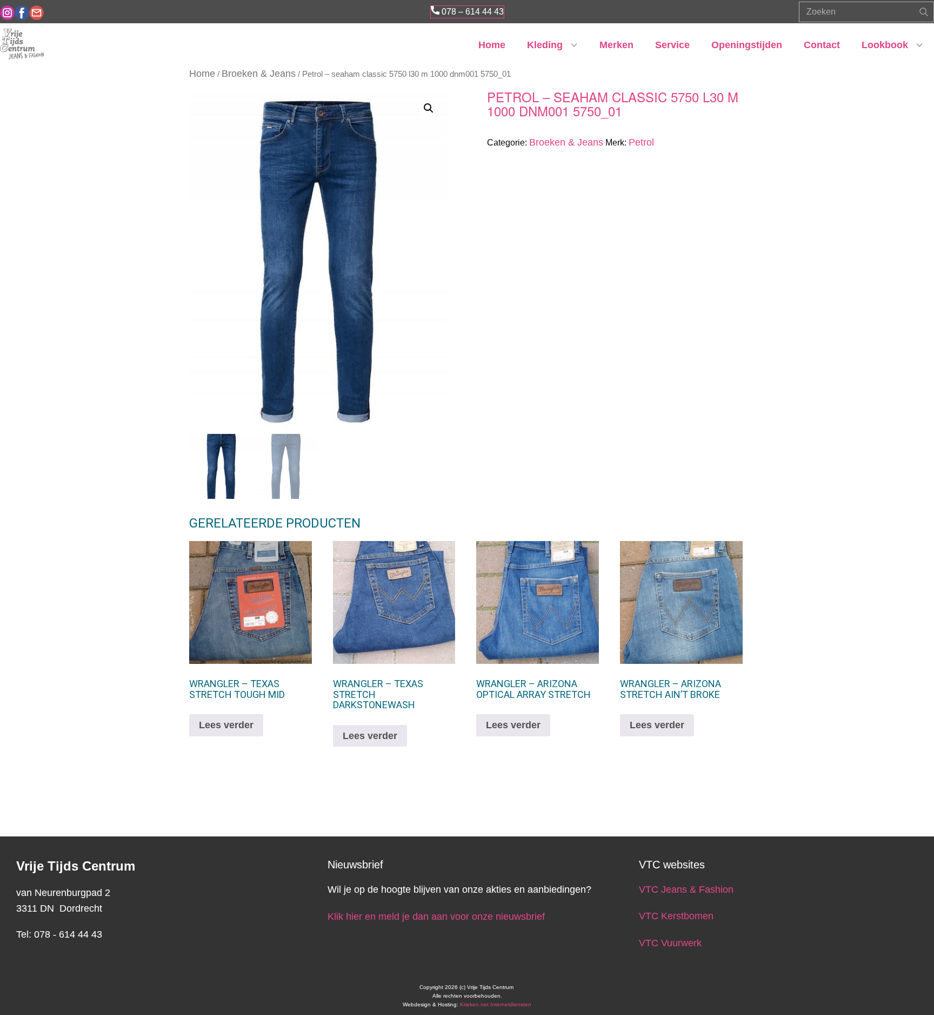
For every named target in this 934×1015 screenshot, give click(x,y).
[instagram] (7, 12)
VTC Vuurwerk (670, 943)
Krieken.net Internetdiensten (495, 1004)
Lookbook (885, 44)
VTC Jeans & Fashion (686, 889)
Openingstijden (746, 44)
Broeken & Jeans (259, 73)
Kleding (545, 44)
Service (672, 44)
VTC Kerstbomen (677, 916)
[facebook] (22, 12)
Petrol (641, 142)
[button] (428, 108)
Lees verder (226, 725)
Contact (822, 44)
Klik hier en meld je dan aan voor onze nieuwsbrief (436, 916)
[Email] (36, 12)
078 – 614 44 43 (471, 11)
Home (491, 44)
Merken (616, 44)
